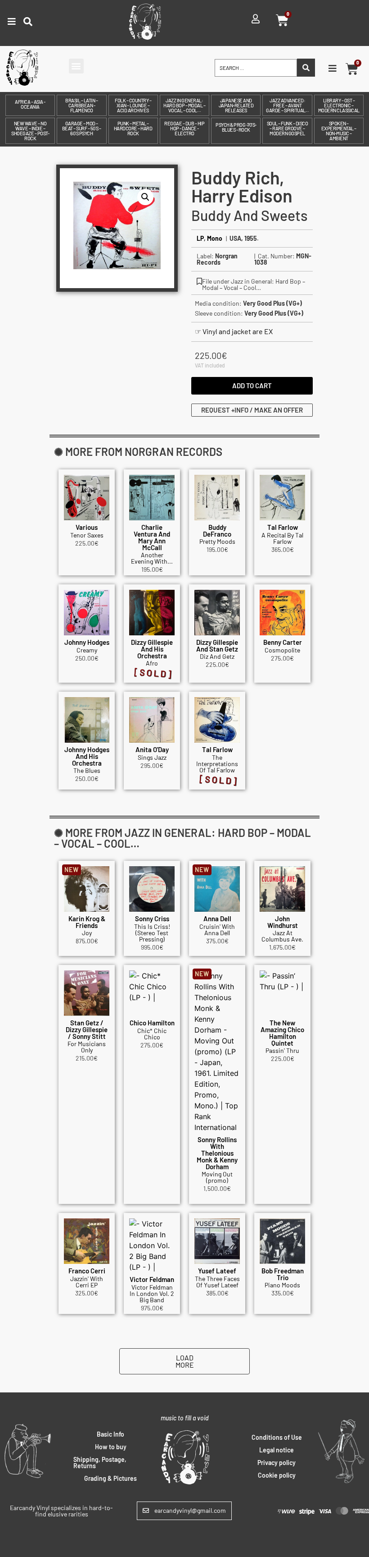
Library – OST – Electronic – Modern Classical (339, 105)
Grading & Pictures (110, 1478)
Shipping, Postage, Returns (99, 1463)
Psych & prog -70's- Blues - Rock (236, 127)
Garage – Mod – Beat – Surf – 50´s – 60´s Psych (81, 128)
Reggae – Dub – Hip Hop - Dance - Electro (184, 128)
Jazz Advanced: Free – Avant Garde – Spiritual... (287, 105)
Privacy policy (276, 1462)
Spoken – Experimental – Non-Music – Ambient (338, 130)
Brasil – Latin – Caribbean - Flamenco (81, 105)
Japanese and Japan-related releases (236, 105)
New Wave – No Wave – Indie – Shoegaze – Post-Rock (30, 130)
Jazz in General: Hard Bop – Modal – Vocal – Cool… (184, 105)
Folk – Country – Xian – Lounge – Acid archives (133, 105)
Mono (214, 238)
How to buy (110, 1447)
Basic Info (110, 1434)
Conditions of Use (277, 1437)
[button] (76, 66)
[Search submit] (306, 68)
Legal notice (276, 1450)
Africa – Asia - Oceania (30, 104)
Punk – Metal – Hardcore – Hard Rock (133, 128)
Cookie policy (277, 1475)
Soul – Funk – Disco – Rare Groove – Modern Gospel (287, 128)
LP (200, 238)
